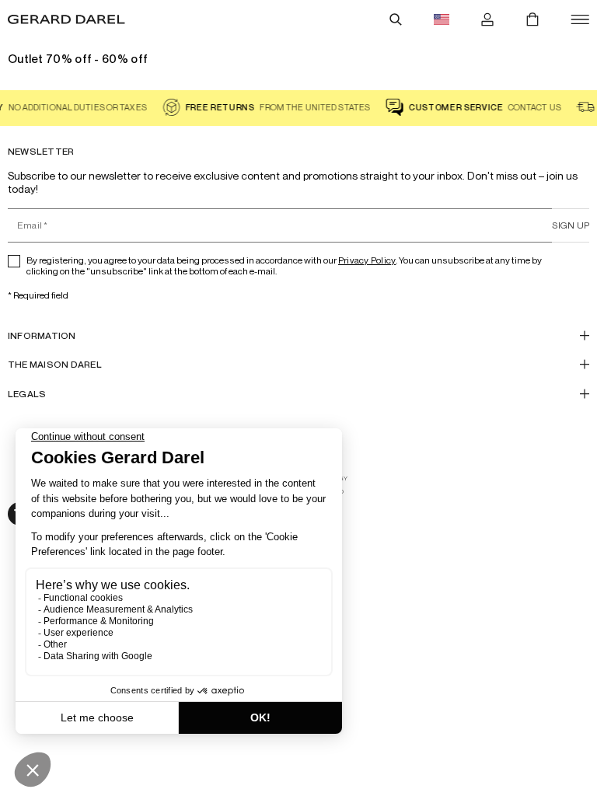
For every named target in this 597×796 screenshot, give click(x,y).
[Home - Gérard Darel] (66, 19)
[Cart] (532, 19)
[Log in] (487, 19)
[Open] (580, 19)
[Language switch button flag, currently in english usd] (441, 19)
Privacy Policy (367, 260)
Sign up (570, 225)
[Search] (396, 19)
